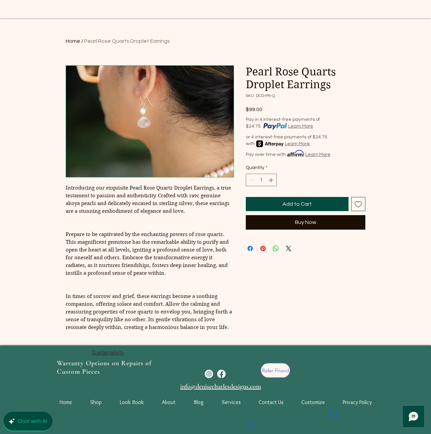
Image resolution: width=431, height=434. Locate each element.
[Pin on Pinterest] (263, 248)
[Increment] (271, 180)
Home (73, 41)
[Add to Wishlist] (358, 204)
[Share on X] (289, 248)
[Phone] (334, 413)
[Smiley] (249, 425)
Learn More (300, 126)
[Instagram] (209, 374)
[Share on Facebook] (250, 248)
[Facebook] (221, 374)
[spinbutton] (261, 180)
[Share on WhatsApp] (276, 248)
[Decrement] (251, 180)
